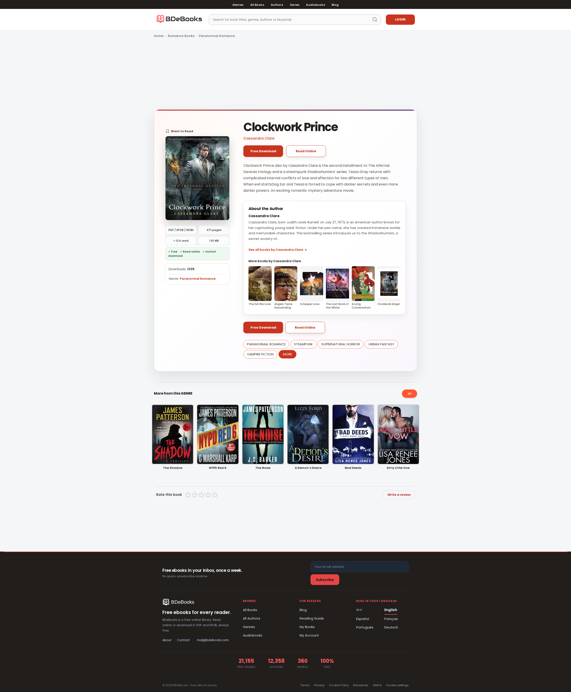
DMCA (377, 685)
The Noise (262, 468)
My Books (307, 626)
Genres (238, 5)
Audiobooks (315, 5)
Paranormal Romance (217, 36)
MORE (287, 354)
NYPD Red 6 (217, 468)
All (410, 393)
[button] (179, 131)
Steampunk (303, 344)
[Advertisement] (285, 74)
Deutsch (391, 627)
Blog (335, 5)
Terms (305, 685)
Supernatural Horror (340, 344)
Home (158, 36)
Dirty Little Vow (398, 468)
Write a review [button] (399, 494)
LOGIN (400, 19)
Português (364, 627)
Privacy (319, 685)
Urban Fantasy (381, 344)
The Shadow (172, 468)
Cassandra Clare (258, 138)
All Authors (251, 618)
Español (362, 618)
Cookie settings (397, 685)
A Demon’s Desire (308, 468)
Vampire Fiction (260, 354)
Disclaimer (360, 685)
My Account (309, 635)
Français (391, 618)
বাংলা (359, 610)
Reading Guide (312, 618)
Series (295, 5)
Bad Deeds (353, 468)
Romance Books (181, 36)
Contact (183, 640)
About (167, 640)
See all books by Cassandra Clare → (277, 249)
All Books (257, 5)
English (390, 610)
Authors (277, 5)
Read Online (306, 151)
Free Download (263, 151)
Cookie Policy (339, 685)
